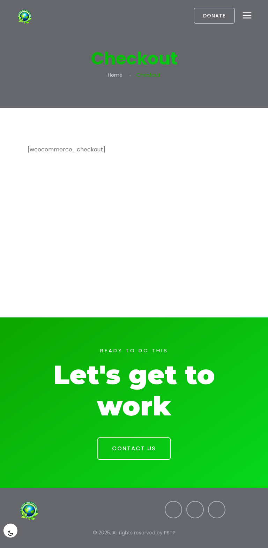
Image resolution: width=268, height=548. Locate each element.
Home (115, 75)
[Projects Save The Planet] (52, 15)
